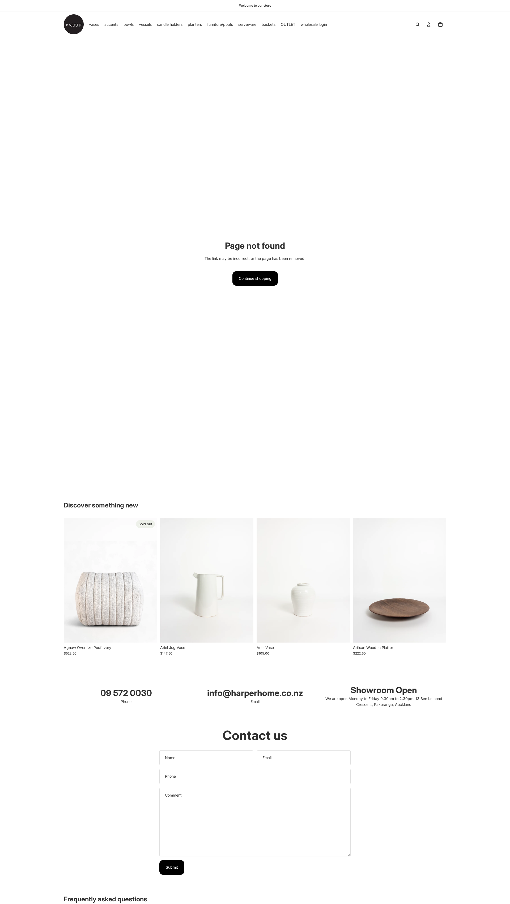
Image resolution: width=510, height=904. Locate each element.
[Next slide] (245, 580)
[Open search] (417, 24)
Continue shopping (255, 278)
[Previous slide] (168, 580)
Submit (172, 867)
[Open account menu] (429, 24)
